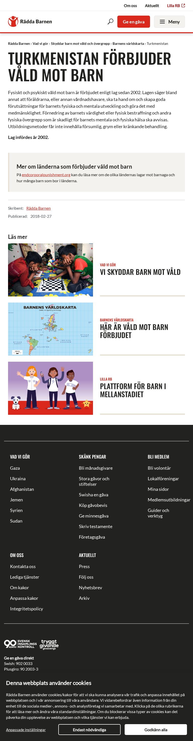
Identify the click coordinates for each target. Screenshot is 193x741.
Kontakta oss (23, 566)
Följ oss (86, 577)
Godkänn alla (155, 729)
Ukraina (18, 478)
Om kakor (19, 587)
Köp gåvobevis (93, 505)
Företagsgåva (92, 537)
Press (84, 566)
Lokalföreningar (163, 478)
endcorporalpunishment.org (46, 174)
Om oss (130, 5)
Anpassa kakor (24, 598)
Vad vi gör (20, 456)
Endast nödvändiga (89, 729)
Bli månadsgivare (96, 468)
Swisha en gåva (93, 494)
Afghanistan (22, 489)
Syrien (16, 510)
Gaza (15, 468)
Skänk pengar (92, 456)
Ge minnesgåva (94, 515)
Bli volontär (159, 468)
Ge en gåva (133, 21)
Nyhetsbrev (90, 587)
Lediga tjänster (24, 577)
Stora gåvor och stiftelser (94, 481)
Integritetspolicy (26, 608)
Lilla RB (173, 5)
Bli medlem (158, 456)
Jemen (16, 499)
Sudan (16, 521)
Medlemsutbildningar (165, 499)
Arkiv (84, 598)
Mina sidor (158, 489)
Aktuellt (152, 5)
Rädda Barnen (38, 208)
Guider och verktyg (158, 512)
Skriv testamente (95, 526)
